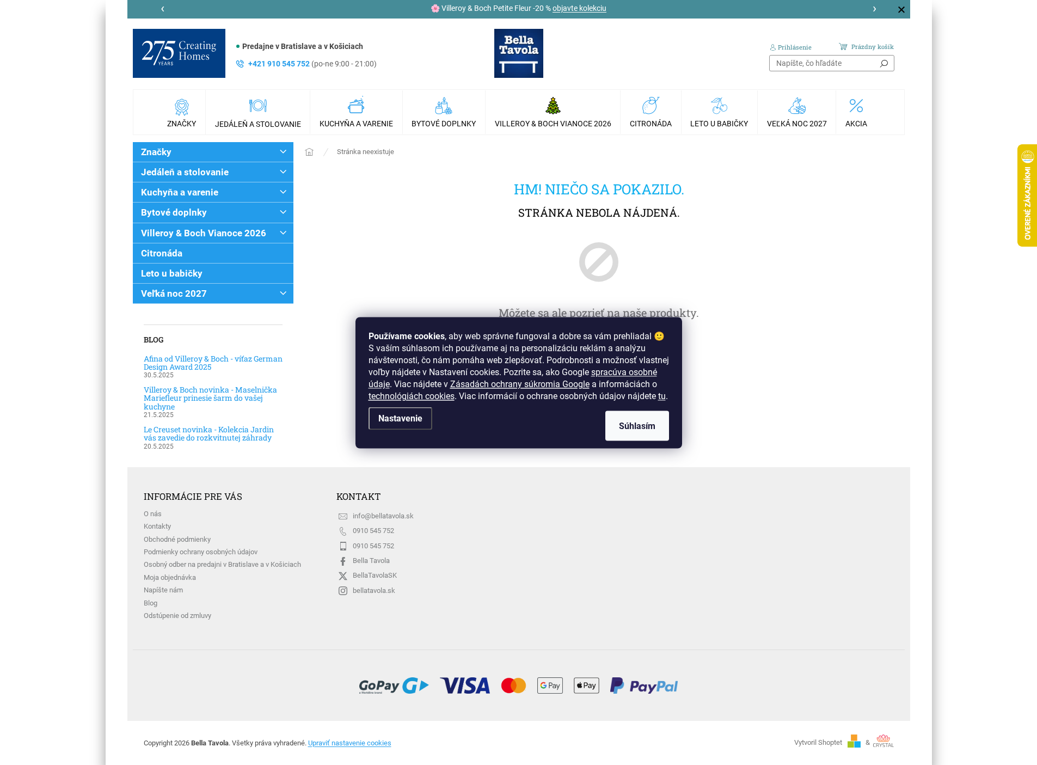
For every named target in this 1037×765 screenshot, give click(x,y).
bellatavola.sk (374, 590)
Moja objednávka (170, 577)
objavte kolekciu (579, 8)
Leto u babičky (172, 273)
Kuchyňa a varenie (179, 192)
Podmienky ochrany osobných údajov (200, 552)
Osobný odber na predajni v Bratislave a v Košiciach (222, 564)
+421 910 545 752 (312, 63)
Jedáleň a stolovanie (185, 172)
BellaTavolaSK (375, 575)
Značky (156, 151)
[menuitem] (183, 112)
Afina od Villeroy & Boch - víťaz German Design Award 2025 (213, 362)
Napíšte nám (163, 590)
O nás (153, 514)
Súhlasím (637, 425)
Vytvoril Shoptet (818, 742)
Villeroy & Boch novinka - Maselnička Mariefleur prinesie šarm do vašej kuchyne (210, 398)
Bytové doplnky (174, 212)
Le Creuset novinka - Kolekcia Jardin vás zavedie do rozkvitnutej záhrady (209, 433)
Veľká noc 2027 (174, 293)
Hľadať (884, 63)
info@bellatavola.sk (383, 516)
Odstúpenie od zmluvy (177, 615)
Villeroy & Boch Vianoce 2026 (203, 233)
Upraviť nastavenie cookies (349, 743)
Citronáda (161, 253)
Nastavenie (400, 418)
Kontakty (157, 526)
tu (662, 395)
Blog (150, 603)
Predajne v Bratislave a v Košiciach (302, 46)
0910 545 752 (373, 531)
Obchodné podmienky (177, 539)
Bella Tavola (371, 560)
